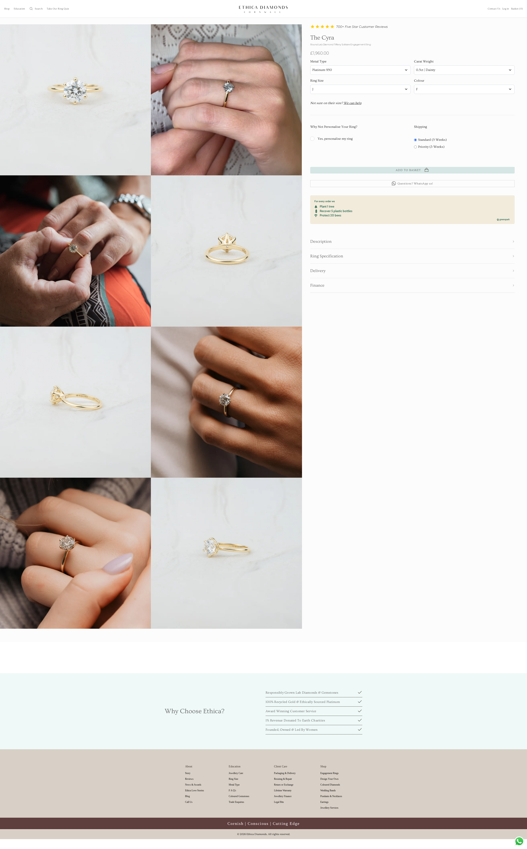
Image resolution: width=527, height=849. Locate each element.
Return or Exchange (283, 784)
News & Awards (193, 784)
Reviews (189, 778)
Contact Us (494, 8)
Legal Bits (279, 802)
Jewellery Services (329, 807)
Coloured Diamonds (330, 784)
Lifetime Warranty (282, 790)
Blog (187, 796)
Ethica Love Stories (194, 790)
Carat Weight (424, 61)
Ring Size (317, 80)
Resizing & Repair (283, 778)
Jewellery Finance (282, 796)
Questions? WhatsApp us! (415, 183)
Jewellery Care (236, 773)
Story (187, 773)
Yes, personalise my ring (335, 138)
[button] (412, 241)
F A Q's (232, 790)
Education (19, 8)
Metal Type (318, 61)
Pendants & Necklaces (331, 796)
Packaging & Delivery (285, 773)
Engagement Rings (329, 773)
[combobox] (360, 70)
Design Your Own (329, 778)
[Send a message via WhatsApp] (519, 841)
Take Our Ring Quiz (58, 8)
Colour (419, 80)
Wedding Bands (328, 790)
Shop (7, 8)
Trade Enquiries (236, 802)
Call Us (188, 802)
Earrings (324, 802)
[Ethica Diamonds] (263, 9)
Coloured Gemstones (239, 796)
